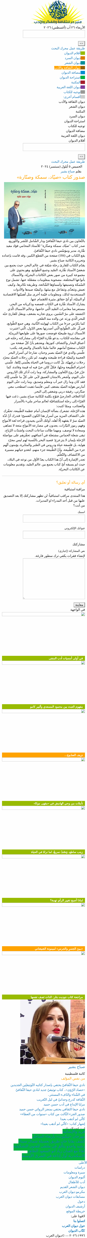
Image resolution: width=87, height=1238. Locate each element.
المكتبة (76, 82)
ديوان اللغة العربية (69, 87)
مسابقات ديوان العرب (70, 1196)
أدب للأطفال (76, 1182)
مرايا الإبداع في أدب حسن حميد (64, 1104)
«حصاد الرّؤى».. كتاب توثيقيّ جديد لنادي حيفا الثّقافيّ (50, 1089)
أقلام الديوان (72, 53)
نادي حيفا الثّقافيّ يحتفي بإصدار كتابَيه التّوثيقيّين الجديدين (48, 1085)
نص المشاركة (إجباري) (71, 550)
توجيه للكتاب (72, 92)
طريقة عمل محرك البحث (68, 48)
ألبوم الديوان (77, 1177)
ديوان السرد (73, 58)
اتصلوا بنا (79, 1221)
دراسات (79, 1167)
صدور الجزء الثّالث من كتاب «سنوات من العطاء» (52, 1114)
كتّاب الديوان (76, 1230)
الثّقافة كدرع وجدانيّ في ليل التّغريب (61, 1099)
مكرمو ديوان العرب (72, 1191)
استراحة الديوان (70, 77)
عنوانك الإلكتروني (74, 528)
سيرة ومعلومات (74, 1172)
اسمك (81, 512)
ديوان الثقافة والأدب (67, 67)
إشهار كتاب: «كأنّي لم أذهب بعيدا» (62, 1123)
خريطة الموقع (75, 1211)
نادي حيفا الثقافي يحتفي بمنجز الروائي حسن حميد (52, 1109)
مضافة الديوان (71, 72)
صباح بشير (68, 171)
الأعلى (83, 1162)
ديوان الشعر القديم (72, 1187)
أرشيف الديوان (75, 1206)
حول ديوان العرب (73, 1225)
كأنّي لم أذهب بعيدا (72, 1119)
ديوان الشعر (73, 63)
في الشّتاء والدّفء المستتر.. (66, 1094)
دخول (81, 1201)
